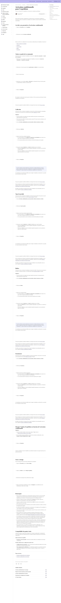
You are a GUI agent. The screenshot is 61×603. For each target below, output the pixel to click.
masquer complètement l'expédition (26, 189)
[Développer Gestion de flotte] (11, 27)
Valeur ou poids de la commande (21, 43)
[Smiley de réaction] (21, 564)
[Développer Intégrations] (11, 31)
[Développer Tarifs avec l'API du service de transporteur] (11, 13)
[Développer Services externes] (11, 29)
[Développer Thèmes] (11, 19)
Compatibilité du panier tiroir (53, 19)
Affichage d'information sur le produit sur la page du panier (36, 514)
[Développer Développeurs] (11, 32)
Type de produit (19, 46)
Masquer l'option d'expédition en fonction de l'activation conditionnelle (55, 15)
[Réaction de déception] (16, 564)
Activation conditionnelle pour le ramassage (23, 555)
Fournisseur (18, 49)
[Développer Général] (11, 16)
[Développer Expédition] (11, 8)
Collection (18, 45)
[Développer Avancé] (11, 23)
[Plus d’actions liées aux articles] (46, 14)
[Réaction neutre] (19, 564)
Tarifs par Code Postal (32, 1)
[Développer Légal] (11, 34)
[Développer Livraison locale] (11, 6)
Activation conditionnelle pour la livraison (23, 556)
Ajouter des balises (37, 271)
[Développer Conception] (11, 18)
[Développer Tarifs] (11, 10)
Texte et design (42, 181)
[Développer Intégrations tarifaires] (11, 11)
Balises (18, 48)
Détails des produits (28, 356)
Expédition (23, 4)
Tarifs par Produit (38, 1)
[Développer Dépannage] (11, 21)
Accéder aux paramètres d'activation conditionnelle (54, 7)
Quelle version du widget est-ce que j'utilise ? (24, 433)
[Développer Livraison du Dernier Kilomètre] (11, 24)
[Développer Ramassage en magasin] (11, 5)
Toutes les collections (18, 4)
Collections (35, 112)
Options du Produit (44, 1)
